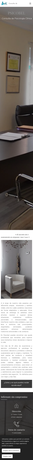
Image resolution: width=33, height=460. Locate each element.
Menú (30, 3)
